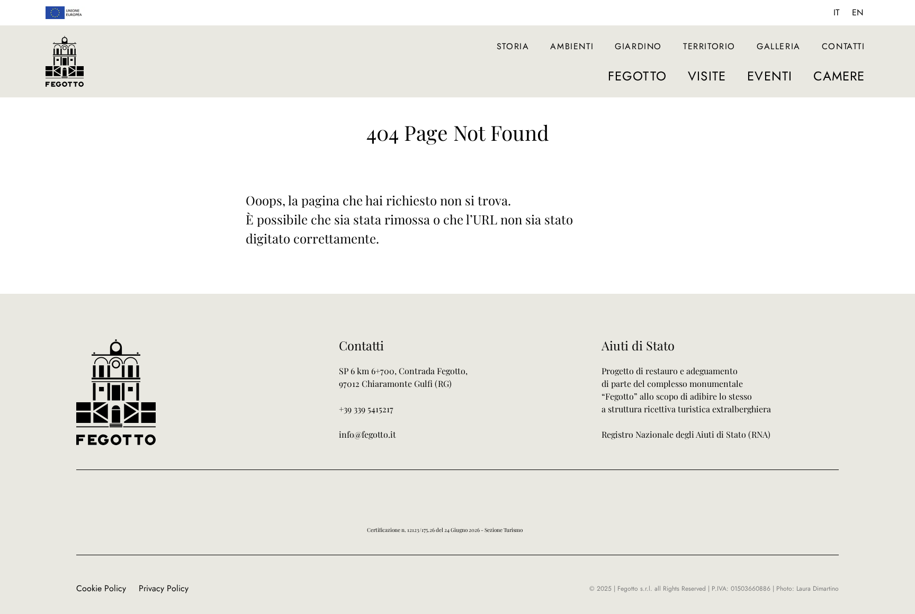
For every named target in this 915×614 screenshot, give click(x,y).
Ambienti (572, 46)
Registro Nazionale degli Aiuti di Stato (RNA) (686, 434)
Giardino (638, 46)
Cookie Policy (101, 588)
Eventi (769, 76)
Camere (839, 76)
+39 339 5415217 (366, 408)
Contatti (843, 46)
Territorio (709, 46)
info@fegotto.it (367, 434)
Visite (707, 76)
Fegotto (637, 76)
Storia (513, 46)
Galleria (779, 46)
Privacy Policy (164, 588)
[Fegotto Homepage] (65, 61)
